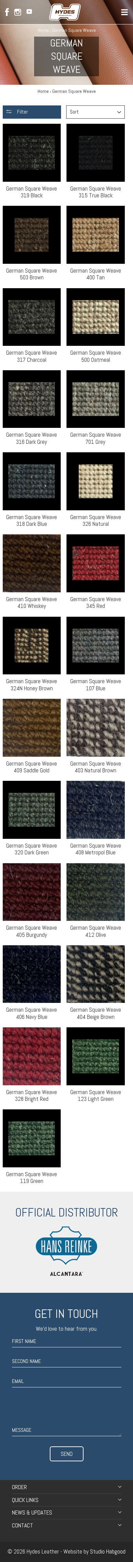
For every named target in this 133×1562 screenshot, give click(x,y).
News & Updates (32, 1512)
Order (19, 1487)
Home (43, 30)
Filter (22, 111)
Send (67, 1454)
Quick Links (25, 1500)
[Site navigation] (124, 12)
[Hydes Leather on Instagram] (17, 12)
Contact (22, 1525)
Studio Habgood (107, 1551)
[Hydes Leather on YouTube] (29, 12)
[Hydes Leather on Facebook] (7, 12)
